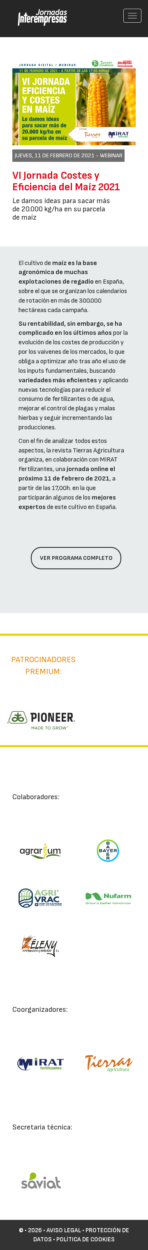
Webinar (111, 155)
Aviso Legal (63, 1230)
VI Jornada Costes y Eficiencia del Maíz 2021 (66, 181)
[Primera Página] (37, 10)
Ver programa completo (76, 557)
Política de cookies (85, 1239)
